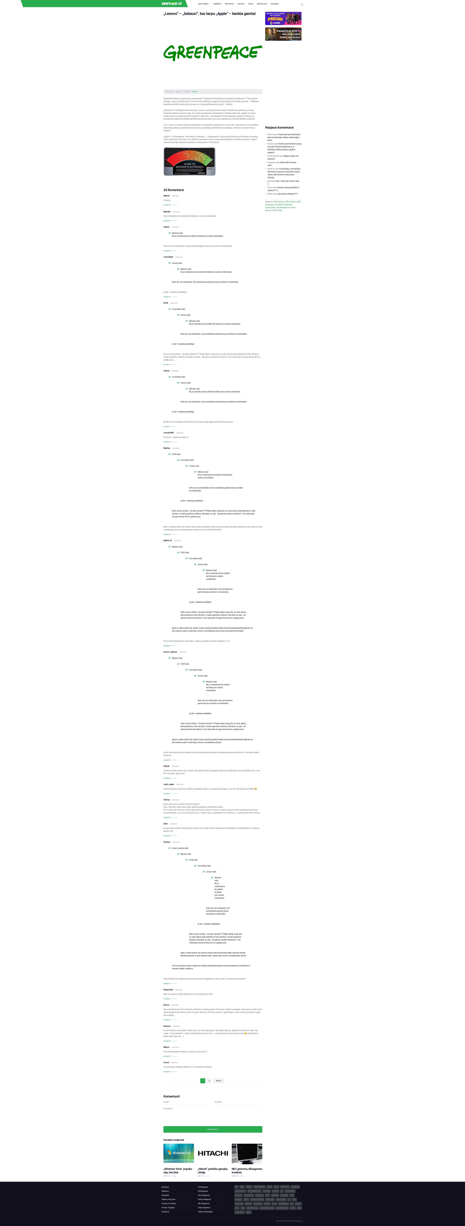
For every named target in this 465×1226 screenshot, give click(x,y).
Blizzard (295, 1187)
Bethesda (285, 1187)
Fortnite (259, 1195)
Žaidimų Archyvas (169, 1199)
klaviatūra (281, 1199)
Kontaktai (165, 1195)
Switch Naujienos (204, 1199)
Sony (293, 1208)
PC (292, 1203)
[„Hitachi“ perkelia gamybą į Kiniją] (213, 1154)
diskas (275, 1191)
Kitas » (219, 1081)
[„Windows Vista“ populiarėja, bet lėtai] (178, 1154)
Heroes (238, 1199)
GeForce (284, 1195)
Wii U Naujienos (204, 1203)
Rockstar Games (267, 1208)
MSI (294, 1199)
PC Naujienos (203, 1187)
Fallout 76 (249, 1195)
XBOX (248, 1212)
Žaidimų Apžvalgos (205, 1212)
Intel (246, 1199)
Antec (249, 1187)
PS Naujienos (203, 1191)
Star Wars (240, 1212)
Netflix (248, 1203)
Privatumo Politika (169, 1203)
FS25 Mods (278, 202)
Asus (269, 1187)
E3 (282, 1191)
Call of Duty (240, 1191)
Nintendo (258, 1203)
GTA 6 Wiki (277, 210)
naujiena (239, 1203)
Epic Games (290, 1191)
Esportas (229, 4)
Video (250, 4)
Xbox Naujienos (204, 1195)
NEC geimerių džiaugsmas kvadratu (247, 1170)
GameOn (275, 1195)
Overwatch (283, 1203)
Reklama (165, 1191)
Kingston (270, 1199)
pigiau (298, 1203)
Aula (276, 1187)
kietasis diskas (257, 1199)
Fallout (239, 1195)
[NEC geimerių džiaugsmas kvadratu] (247, 1154)
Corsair (266, 1191)
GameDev (217, 4)
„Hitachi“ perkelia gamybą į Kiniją (213, 1170)
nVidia (267, 1203)
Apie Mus (165, 1187)
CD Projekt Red (254, 1191)
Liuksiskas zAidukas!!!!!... (288, 194)
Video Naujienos (204, 1208)
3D (236, 1187)
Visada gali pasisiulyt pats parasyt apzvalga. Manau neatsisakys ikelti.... (283, 137)
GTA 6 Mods (290, 202)
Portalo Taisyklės (168, 1208)
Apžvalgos (262, 4)
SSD (299, 1208)
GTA (292, 1195)
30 (175, 1176)
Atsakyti (167, 205)
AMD (242, 1187)
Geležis (241, 4)
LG (289, 1199)
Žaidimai (275, 4)
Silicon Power (282, 1208)
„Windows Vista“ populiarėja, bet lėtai (178, 1170)
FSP (267, 1195)
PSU (237, 1208)
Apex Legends (259, 1187)
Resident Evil (252, 1208)
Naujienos (203, 4)
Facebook (165, 1212)
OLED (274, 1203)
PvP (242, 1208)
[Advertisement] (283, 87)
